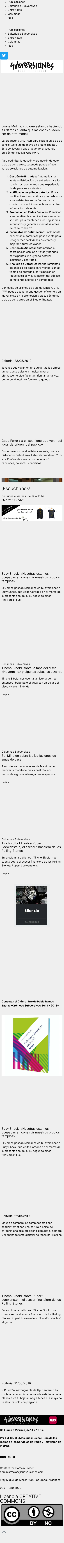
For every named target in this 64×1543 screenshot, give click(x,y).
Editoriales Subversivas (22, 5)
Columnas (14, 13)
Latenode (33, 164)
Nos (10, 17)
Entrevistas (15, 9)
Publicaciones (16, 1)
